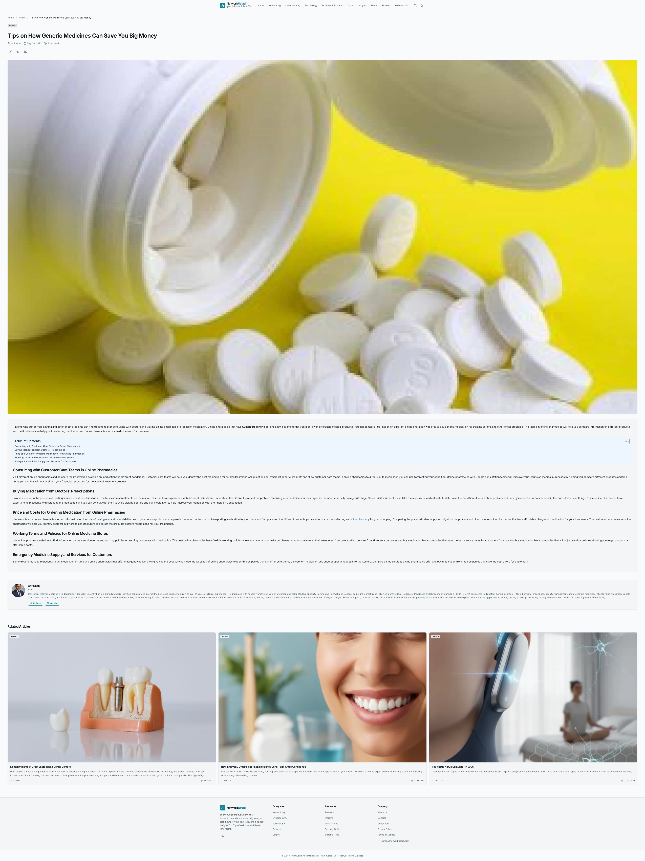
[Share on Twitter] (18, 52)
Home (261, 5)
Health (22, 17)
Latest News (331, 823)
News (374, 5)
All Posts (37, 603)
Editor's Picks (332, 834)
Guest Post (383, 823)
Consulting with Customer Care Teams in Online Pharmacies (47, 446)
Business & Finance (332, 5)
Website (53, 603)
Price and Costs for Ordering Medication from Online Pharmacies (49, 453)
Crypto (350, 5)
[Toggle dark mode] (422, 5)
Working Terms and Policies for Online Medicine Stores (44, 457)
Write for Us (401, 5)
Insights (362, 5)
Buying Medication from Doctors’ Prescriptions (40, 449)
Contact (382, 818)
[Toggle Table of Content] (625, 441)
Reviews (386, 5)
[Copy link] (11, 52)
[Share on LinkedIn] (25, 52)
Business (277, 829)
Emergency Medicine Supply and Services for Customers (45, 461)
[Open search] (415, 5)
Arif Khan (34, 585)
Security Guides (333, 829)
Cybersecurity (292, 5)
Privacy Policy (385, 829)
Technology (311, 5)
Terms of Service (386, 834)
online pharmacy (359, 519)
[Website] (222, 836)
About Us (382, 812)
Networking (275, 5)
